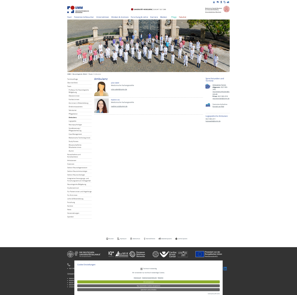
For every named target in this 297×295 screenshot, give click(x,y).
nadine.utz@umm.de (119, 106)
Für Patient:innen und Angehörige (79, 191)
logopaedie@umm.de (213, 121)
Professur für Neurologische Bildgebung (79, 91)
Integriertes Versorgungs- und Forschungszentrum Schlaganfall (79, 179)
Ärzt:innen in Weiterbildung (78, 103)
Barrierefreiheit (150, 238)
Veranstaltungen (73, 213)
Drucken (111, 238)
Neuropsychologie (75, 125)
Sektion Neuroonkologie (76, 175)
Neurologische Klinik (80, 74)
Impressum (123, 238)
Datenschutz (136, 238)
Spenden (70, 217)
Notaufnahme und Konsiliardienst (74, 155)
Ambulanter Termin (219, 85)
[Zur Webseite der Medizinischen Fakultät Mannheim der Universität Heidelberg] (216, 9)
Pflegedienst (73, 114)
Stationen (70, 164)
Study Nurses (73, 141)
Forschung (71, 202)
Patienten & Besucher (84, 17)
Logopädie (72, 121)
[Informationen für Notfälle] (214, 2)
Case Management (75, 134)
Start (69, 17)
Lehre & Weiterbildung (75, 199)
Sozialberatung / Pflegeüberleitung (75, 129)
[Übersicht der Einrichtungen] (228, 2)
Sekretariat (73, 110)
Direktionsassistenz (76, 107)
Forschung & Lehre (139, 17)
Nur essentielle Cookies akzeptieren (148, 286)
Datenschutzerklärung (149, 278)
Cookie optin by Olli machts (214, 293)
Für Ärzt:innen (72, 195)
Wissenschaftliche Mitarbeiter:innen (75, 146)
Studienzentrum (73, 188)
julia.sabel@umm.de (119, 89)
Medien (163, 17)
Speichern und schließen (148, 290)
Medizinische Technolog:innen (79, 138)
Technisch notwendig (150, 268)
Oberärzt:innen (74, 96)
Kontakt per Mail (218, 107)
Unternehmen (102, 17)
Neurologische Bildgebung (76, 184)
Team (91, 74)
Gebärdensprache (166, 238)
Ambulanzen (71, 160)
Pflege (174, 17)
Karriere (154, 17)
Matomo (160, 278)
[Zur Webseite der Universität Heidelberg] (148, 9)
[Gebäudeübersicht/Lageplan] (221, 2)
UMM (69, 74)
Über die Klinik (72, 83)
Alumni (71, 151)
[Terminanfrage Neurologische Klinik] (208, 86)
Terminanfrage (72, 79)
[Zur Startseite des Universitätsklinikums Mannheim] (81, 9)
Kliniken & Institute (120, 17)
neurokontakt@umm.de (221, 99)
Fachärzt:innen (74, 99)
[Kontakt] (218, 2)
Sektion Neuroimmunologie (77, 171)
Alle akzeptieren (148, 282)
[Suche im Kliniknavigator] (224, 2)
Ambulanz (73, 117)
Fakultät (182, 17)
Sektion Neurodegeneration (77, 168)
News (69, 209)
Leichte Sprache (182, 238)
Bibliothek (72, 285)
